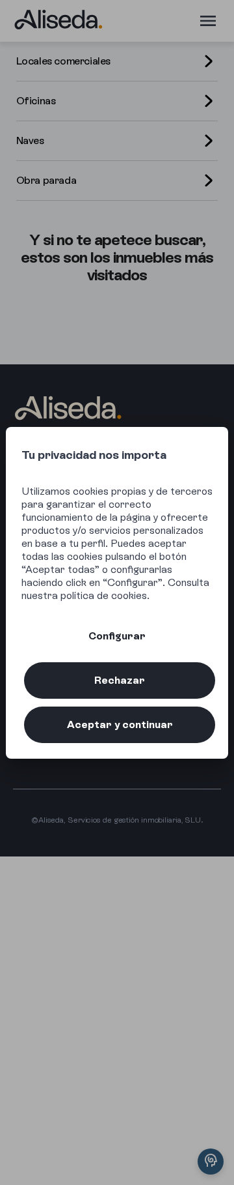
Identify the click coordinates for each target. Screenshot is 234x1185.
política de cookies (103, 595)
